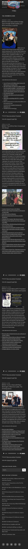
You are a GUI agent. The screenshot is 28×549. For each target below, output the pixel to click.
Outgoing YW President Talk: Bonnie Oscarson (13, 219)
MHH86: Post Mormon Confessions (10, 521)
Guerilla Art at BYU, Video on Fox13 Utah (11, 434)
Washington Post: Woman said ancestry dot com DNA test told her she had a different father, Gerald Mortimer (13, 241)
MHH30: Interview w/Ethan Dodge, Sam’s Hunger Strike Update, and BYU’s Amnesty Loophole (12, 23)
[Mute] (20, 112)
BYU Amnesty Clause (9, 93)
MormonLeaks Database (8, 429)
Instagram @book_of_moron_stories (10, 349)
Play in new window (10, 116)
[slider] (23, 112)
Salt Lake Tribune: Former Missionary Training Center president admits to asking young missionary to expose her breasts (12, 342)
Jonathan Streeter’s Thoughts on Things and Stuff (13, 431)
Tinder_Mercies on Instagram (9, 436)
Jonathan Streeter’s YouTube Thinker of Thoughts (13, 432)
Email (12, 119)
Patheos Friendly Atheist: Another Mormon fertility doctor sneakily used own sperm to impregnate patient (13, 246)
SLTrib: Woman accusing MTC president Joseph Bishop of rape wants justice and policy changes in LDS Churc (13, 229)
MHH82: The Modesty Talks (8, 534)
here (15, 108)
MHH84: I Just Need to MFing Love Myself (12, 527)
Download (18, 116)
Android (9, 119)
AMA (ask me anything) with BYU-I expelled (14, 98)
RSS (16, 119)
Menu (14, 10)
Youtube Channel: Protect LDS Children (11, 209)
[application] (14, 112)
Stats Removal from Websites (9, 214)
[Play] (3, 112)
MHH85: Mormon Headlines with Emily (11, 524)
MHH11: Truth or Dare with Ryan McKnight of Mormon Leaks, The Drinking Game (12, 387)
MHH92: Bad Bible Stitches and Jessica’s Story (13, 496)
